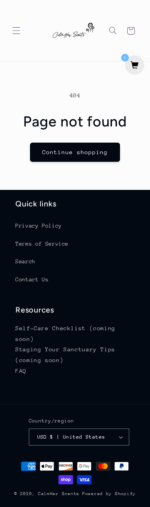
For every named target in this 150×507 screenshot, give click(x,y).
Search (25, 261)
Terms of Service (41, 244)
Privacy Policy (38, 226)
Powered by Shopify (109, 493)
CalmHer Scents (59, 493)
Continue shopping (75, 152)
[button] (16, 31)
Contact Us (31, 279)
